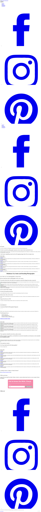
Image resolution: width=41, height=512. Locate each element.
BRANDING (3, 5)
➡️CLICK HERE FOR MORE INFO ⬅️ (5, 372)
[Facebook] (21, 45)
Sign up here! (29, 386)
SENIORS (3, 126)
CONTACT (3, 6)
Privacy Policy (1, 511)
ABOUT (3, 3)
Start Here (1, 260)
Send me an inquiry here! (5, 318)
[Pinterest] (21, 123)
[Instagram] (21, 84)
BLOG (3, 4)
